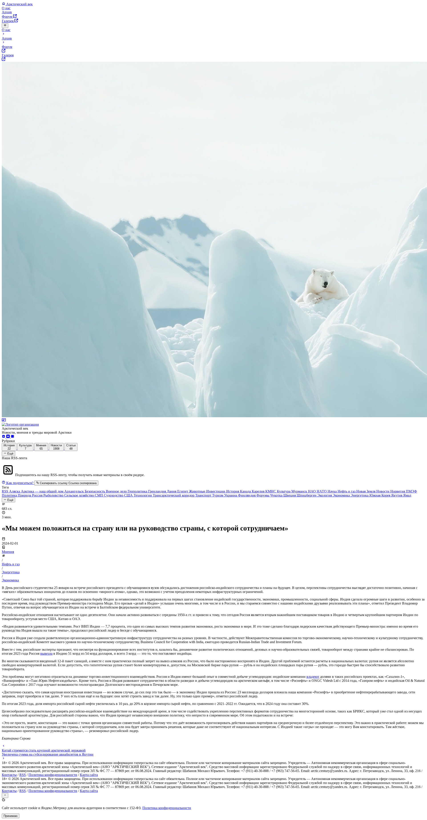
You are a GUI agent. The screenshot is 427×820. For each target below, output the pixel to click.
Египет (183, 491)
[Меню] (5, 25)
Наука (333, 491)
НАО (312, 491)
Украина (231, 495)
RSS (5, 491)
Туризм (218, 495)
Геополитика (138, 491)
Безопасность (95, 491)
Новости (383, 491)
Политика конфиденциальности (52, 775)
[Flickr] (12, 437)
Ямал (407, 495)
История (233, 491)
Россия (37, 495)
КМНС (271, 491)
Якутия (397, 495)
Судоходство (114, 495)
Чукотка (276, 495)
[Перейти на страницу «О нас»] (213, 422)
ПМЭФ (411, 491)
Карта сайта (89, 775)
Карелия (258, 491)
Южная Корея (380, 495)
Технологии (143, 495)
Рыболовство (53, 495)
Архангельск (74, 491)
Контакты (9, 775)
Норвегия (398, 491)
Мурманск (299, 491)
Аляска (15, 491)
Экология (325, 495)
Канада (246, 491)
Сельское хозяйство (79, 495)
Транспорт (203, 495)
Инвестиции (216, 491)
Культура (284, 491)
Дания (172, 491)
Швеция (290, 495)
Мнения (8, 552)
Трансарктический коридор (174, 495)
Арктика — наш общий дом (42, 491)
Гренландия (157, 491)
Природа (25, 495)
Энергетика (360, 495)
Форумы (263, 495)
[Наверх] (5, 795)
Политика (10, 495)
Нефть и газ (347, 491)
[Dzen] (8, 437)
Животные (197, 491)
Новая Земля (366, 491)
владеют (312, 676)
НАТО (322, 491)
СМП (99, 495)
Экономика (342, 495)
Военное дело (117, 491)
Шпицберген (307, 495)
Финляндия (247, 495)
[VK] (4, 437)
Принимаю (11, 816)
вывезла (46, 653)
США (129, 495)
